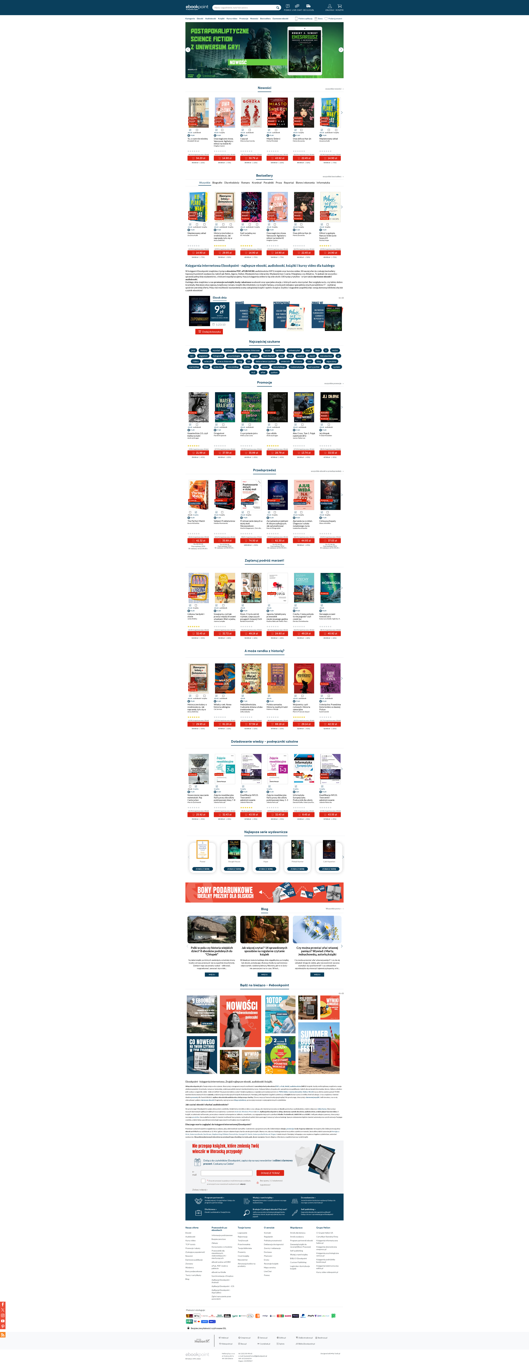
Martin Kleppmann (247, 528)
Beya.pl (244, 1344)
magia (255, 356)
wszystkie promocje (332, 383)
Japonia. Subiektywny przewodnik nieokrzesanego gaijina (277, 616)
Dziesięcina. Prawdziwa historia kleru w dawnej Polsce (330, 707)
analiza (300, 356)
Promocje (243, 18)
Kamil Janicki (324, 712)
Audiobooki (210, 18)
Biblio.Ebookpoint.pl (307, 1344)
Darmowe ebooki (280, 18)
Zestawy (189, 1263)
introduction (326, 356)
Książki (221, 18)
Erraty (266, 1260)
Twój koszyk (243, 1240)
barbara (279, 350)
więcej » (243, 1184)
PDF (277, 1086)
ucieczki (208, 361)
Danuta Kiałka (298, 802)
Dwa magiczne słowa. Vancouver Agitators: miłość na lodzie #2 (224, 141)
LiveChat (268, 1271)
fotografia (218, 356)
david (312, 356)
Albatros (310, 273)
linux (317, 350)
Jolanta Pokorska (246, 802)
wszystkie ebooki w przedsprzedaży (326, 471)
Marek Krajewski (220, 435)
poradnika (195, 1117)
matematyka (297, 367)
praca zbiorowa (225, 361)
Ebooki (200, 18)
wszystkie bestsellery (332, 176)
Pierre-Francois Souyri (301, 712)
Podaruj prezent (335, 18)
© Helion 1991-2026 (193, 1359)
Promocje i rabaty (192, 1248)
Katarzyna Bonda (196, 1134)
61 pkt (219, 701)
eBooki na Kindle (219, 1272)
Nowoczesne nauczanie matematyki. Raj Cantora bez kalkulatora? (198, 799)
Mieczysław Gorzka (247, 141)
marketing (194, 367)
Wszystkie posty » (333, 908)
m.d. (253, 372)
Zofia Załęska (245, 712)
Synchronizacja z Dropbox (222, 1276)
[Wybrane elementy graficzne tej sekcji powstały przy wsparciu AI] (343, 298)
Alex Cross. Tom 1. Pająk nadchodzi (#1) (304, 434)
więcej (212, 974)
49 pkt (245, 611)
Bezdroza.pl (322, 1338)
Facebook (3, 1304)
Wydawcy (189, 1267)
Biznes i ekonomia (305, 182)
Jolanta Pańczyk (219, 802)
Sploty (281, 1344)
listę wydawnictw (207, 276)
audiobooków (295, 1086)
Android (238, 1112)
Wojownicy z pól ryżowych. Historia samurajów (301, 707)
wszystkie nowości (333, 89)
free (206, 367)
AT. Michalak (244, 235)
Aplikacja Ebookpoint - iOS (223, 1286)
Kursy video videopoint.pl (327, 1272)
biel (309, 361)
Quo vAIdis (272, 433)
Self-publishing (296, 1250)
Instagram (3, 1315)
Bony (320, 18)
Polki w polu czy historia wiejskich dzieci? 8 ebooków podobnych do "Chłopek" (212, 951)
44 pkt (298, 518)
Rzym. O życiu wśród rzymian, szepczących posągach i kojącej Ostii (251, 616)
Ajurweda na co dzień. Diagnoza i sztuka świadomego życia (302, 523)
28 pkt (271, 430)
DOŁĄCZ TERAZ (270, 1172)
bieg (319, 361)
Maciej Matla (288, 621)
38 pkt (192, 701)
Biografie (217, 182)
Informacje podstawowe (222, 1235)
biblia (246, 367)
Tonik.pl (337, 1353)
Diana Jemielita (324, 523)
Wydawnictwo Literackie (257, 273)
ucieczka (218, 367)
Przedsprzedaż (264, 470)
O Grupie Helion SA (324, 1233)
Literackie (298, 1092)
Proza (279, 182)
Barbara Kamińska (247, 621)
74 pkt (245, 518)
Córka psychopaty (327, 521)
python (274, 372)
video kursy (322, 1109)
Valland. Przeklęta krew (224, 521)
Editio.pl (282, 1338)
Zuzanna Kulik (324, 141)
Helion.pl (224, 1338)
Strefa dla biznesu (297, 1233)
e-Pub (282, 1086)
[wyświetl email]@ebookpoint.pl (255, 1356)
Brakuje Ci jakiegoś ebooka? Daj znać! (270, 1209)
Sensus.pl (263, 1338)
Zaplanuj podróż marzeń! (264, 560)
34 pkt (192, 135)
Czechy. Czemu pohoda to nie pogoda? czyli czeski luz (303, 616)
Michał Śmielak (272, 141)
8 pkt (297, 792)
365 (192, 356)
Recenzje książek (271, 1263)
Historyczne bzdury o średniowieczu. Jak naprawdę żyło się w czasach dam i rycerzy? (224, 237)
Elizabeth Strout (193, 141)
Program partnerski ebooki (301, 1240)
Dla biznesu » (211, 1209)
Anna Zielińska (219, 240)
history (204, 350)
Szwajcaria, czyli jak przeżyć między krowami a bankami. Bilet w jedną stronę (225, 618)
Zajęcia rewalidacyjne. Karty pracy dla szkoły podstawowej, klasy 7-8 (224, 797)
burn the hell (269, 356)
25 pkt (192, 792)
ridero (196, 361)
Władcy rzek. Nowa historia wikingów (222, 705)
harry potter (314, 367)
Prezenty (242, 1252)
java (193, 350)
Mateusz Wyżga (272, 709)
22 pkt (298, 135)
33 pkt (324, 430)
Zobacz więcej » (200, 1189)
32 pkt (219, 611)
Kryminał (257, 182)
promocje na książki (224, 282)
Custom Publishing (298, 1262)
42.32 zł (200, 540)
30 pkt (245, 135)
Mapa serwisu (270, 1267)
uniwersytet (294, 350)
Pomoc (267, 1275)
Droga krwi (219, 433)
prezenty (194, 1097)
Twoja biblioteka (245, 1248)
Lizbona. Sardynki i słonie (195, 615)
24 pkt (271, 611)
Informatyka (323, 182)
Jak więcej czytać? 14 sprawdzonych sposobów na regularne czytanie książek (264, 951)
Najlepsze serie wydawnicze (266, 832)
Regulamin (268, 1236)
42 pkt (192, 611)
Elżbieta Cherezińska (230, 1134)
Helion (241, 273)
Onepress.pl (245, 1338)
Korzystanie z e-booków (222, 1247)
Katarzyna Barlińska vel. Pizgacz (264, 1134)
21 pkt (192, 430)
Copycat (244, 138)
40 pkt (324, 611)
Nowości (254, 18)
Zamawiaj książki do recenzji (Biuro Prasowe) (300, 1245)
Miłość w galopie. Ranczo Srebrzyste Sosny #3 (327, 235)
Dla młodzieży (231, 182)
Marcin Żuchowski (194, 802)
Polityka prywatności (273, 1240)
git (326, 367)
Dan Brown (207, 1134)
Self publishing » (308, 1209)
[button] (341, 49)
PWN (281, 1092)
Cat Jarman (218, 709)
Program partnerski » (214, 1197)
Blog (264, 909)
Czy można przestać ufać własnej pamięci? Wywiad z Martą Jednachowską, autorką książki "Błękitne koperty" (317, 952)
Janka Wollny (192, 619)
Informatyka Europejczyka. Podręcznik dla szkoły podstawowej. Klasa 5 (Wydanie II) (303, 800)
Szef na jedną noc (248, 233)
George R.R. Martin (246, 1134)
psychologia (234, 356)
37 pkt (219, 430)
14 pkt (219, 135)
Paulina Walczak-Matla (275, 621)
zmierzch (285, 361)
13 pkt (298, 430)
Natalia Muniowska (221, 523)
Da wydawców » (308, 1197)
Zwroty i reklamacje (272, 1248)
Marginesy (296, 273)
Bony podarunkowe (193, 1271)
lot (249, 361)
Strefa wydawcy (297, 1236)
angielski (203, 356)
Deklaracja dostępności (274, 1244)
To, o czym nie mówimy (197, 138)
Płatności (268, 1256)
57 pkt (245, 701)
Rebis (227, 273)
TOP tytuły (190, 1244)
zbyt (307, 350)
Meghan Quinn (219, 146)
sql (281, 356)
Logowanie (242, 1233)
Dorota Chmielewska (300, 621)
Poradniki (269, 182)
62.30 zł (279, 540)
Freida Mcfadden (325, 435)
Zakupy (215, 1243)
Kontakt (267, 1233)
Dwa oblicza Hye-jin (302, 138)
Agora (234, 273)
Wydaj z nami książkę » (263, 1197)
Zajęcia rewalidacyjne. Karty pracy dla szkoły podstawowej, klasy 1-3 (277, 797)
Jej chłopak (324, 433)
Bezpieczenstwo (219, 1239)
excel (267, 350)
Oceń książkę (243, 1256)
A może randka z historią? (264, 651)
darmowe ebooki (207, 1100)
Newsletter (243, 1260)
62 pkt (271, 518)
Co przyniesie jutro (249, 433)
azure (265, 367)
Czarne (291, 1092)
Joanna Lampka (219, 621)
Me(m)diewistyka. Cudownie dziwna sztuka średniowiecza (251, 707)
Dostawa (268, 1252)
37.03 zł (332, 540)
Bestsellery (265, 18)
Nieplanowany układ (328, 138)
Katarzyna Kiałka (310, 802)
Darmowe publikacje (194, 1260)
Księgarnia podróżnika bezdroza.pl (325, 1260)
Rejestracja (242, 1236)
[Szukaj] (277, 7)
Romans (245, 182)
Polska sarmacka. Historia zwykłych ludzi (277, 705)
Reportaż (289, 182)
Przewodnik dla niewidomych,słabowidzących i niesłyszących (219, 1254)
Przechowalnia (244, 1244)
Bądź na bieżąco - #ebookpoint (264, 985)
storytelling (233, 367)
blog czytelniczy (240, 1100)
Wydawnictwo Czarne (280, 273)
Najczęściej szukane (264, 341)
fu (256, 367)
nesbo (335, 350)
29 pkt (219, 230)
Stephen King (217, 1134)
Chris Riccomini (260, 528)
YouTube (3, 1321)
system (336, 367)
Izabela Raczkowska (300, 528)
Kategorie (190, 18)
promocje (290, 1129)
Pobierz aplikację (305, 18)
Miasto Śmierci (273, 138)
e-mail (194, 1173)
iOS (258, 1112)
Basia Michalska (193, 523)
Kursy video (232, 18)
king (240, 361)
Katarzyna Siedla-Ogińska (328, 619)
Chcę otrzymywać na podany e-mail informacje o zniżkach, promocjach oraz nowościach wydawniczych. (229, 1182)
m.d (290, 356)
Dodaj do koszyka (211, 331)
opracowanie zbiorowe (249, 350)
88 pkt (271, 701)
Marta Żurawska (299, 141)
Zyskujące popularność (195, 1252)
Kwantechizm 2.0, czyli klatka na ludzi (197, 434)
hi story (298, 361)
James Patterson (299, 438)
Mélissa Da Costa (246, 435)
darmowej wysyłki (312, 1097)
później (229, 350)
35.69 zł (227, 540)
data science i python (265, 361)
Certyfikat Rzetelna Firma (327, 1236)
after (263, 372)
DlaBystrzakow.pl (306, 1338)
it (326, 350)
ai (338, 356)
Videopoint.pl (226, 1344)
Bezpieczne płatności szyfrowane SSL (208, 1328)
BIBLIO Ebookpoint (298, 1258)
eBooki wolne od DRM (221, 1262)
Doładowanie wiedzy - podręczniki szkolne (264, 741)
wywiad (216, 350)
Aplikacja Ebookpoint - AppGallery (221, 1291)
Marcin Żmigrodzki (273, 528)
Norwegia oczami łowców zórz (327, 615)
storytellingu (279, 367)
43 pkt (271, 135)
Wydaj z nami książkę (299, 1254)
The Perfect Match (196, 521)
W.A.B (310, 1092)
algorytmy (331, 361)
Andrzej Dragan (193, 438)
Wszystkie (204, 182)
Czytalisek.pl (265, 1344)
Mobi (287, 1086)
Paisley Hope (324, 240)
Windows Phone (248, 1112)
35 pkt (245, 430)
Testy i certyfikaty (193, 1275)
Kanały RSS (3, 1334)
